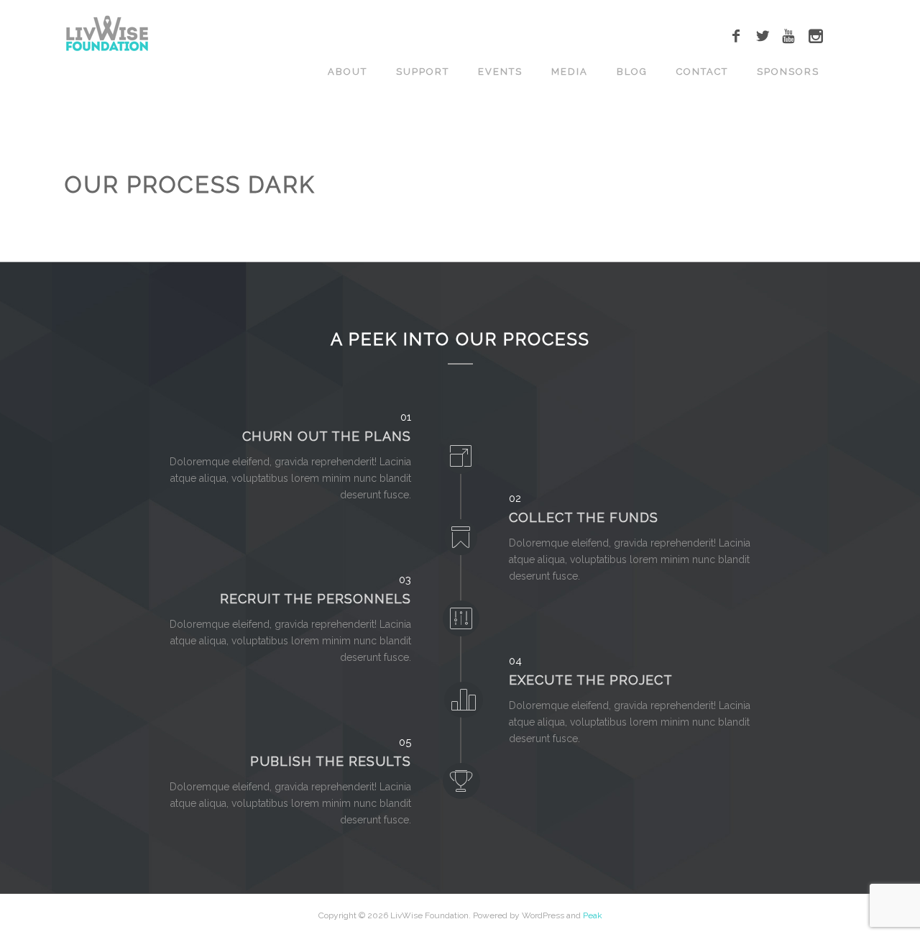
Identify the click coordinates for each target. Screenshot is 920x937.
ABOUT (347, 71)
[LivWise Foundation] (107, 33)
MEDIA (569, 71)
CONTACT (702, 71)
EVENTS (500, 71)
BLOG (632, 71)
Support (422, 71)
